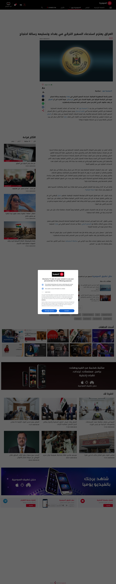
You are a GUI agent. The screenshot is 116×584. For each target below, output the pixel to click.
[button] (58, 292)
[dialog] (58, 292)
